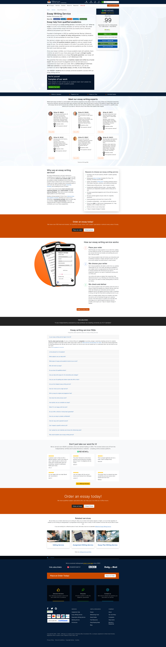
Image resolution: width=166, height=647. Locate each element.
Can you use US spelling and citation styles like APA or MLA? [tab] (64, 379)
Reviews (63, 5)
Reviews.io (77, 65)
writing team (100, 181)
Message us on (106, 43)
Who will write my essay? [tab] (55, 365)
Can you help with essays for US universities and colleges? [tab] (63, 375)
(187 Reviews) (110, 13)
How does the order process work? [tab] (58, 398)
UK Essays (51, 5)
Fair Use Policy (112, 614)
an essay (107, 34)
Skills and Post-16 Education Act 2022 (91, 342)
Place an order (77, 230)
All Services (74, 622)
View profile (51, 131)
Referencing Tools (94, 614)
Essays (92, 612)
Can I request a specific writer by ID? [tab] (58, 425)
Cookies (77, 640)
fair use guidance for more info (58, 347)
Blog (91, 625)
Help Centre (112, 619)
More (83, 483)
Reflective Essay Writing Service (103, 526)
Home (48, 9)
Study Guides (93, 617)
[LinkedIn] (52, 608)
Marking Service (76, 619)
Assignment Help (76, 612)
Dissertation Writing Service (78, 617)
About (110, 612)
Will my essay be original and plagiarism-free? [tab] (60, 393)
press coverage (97, 178)
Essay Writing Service (77, 614)
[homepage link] (47, 557)
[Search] (102, 2)
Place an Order (112, 5)
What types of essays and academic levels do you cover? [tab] (63, 361)
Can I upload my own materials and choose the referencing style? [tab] (65, 430)
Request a (107, 40)
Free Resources (94, 619)
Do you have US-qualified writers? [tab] (57, 370)
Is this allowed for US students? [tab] (57, 352)
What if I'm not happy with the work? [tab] (58, 407)
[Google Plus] (56, 608)
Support (91, 2)
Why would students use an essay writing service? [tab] (61, 434)
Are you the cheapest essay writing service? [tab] (60, 384)
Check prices (89, 230)
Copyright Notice (70, 640)
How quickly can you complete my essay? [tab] (59, 402)
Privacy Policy (50, 640)
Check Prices (89, 506)
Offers (82, 5)
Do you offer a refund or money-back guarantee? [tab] (61, 411)
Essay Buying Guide (95, 622)
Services (58, 5)
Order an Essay (77, 506)
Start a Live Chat (107, 46)
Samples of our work (54, 87)
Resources (75, 5)
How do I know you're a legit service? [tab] (58, 388)
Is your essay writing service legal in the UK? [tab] (60, 337)
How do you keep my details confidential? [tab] (59, 416)
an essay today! (83, 309)
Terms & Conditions (60, 640)
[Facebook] (48, 608)
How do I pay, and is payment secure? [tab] (58, 420)
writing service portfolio (85, 552)
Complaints (111, 617)
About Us (69, 5)
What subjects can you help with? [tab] (57, 356)
